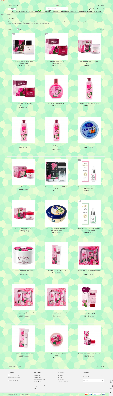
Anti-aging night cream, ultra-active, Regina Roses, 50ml (23, 104)
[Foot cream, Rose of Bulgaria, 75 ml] (56, 255)
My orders (60, 377)
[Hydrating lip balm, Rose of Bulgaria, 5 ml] (89, 338)
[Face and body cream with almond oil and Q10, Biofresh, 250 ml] (56, 213)
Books (55, 11)
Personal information (63, 381)
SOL (35, 389)
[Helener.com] (17, 9)
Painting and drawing (85, 11)
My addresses (61, 379)
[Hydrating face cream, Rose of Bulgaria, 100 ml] (56, 338)
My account (60, 375)
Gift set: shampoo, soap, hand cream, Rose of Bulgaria (24, 312)
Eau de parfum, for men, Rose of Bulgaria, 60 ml (56, 187)
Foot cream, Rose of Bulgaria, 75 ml (56, 270)
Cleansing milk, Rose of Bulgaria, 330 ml (23, 145)
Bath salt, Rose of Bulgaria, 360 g (56, 103)
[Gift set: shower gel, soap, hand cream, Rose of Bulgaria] (56, 297)
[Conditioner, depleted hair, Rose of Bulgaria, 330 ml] (56, 130)
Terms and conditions (39, 383)
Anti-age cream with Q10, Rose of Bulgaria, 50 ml (89, 62)
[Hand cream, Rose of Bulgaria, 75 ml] (23, 338)
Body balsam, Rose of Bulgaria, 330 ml (89, 103)
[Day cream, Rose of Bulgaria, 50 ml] (23, 172)
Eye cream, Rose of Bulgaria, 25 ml (24, 228)
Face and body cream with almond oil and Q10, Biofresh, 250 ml (56, 229)
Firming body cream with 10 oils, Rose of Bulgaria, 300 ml (23, 271)
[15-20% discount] (56, 2)
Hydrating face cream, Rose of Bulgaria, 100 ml (56, 354)
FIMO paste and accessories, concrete (28, 11)
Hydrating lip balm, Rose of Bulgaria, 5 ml (89, 353)
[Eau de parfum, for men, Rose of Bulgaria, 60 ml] (56, 172)
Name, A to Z (11, 29)
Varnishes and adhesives (68, 11)
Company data (37, 377)
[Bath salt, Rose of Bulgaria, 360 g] (56, 88)
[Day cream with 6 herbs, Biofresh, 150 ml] (89, 130)
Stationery (47, 11)
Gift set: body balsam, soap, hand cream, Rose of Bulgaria (89, 271)
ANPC (35, 387)
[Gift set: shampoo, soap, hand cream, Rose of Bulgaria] (23, 297)
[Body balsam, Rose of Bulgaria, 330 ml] (89, 88)
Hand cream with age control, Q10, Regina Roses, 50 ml (89, 312)
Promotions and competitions (41, 385)
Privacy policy (37, 381)
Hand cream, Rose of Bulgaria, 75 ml (24, 353)
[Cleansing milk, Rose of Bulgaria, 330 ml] (23, 130)
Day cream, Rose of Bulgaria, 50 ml (23, 186)
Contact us (37, 375)
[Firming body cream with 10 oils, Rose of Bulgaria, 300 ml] (23, 255)
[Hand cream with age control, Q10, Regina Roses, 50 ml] (89, 297)
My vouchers (61, 383)
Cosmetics (97, 11)
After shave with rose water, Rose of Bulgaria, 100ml (23, 62)
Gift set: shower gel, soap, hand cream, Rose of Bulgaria (56, 312)
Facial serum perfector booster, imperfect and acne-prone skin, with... (89, 229)
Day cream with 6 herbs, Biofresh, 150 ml (89, 145)
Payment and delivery (39, 379)
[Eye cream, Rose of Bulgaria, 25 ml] (23, 213)
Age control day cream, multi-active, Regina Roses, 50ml (56, 62)
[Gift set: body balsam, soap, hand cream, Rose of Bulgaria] (89, 255)
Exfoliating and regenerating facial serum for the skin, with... (89, 187)
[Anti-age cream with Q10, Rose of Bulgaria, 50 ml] (89, 46)
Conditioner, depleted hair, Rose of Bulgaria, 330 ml (56, 145)
